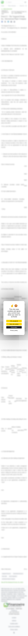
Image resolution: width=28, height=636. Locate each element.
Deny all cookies (14, 324)
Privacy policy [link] (14, 330)
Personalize (14, 327)
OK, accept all (14, 321)
